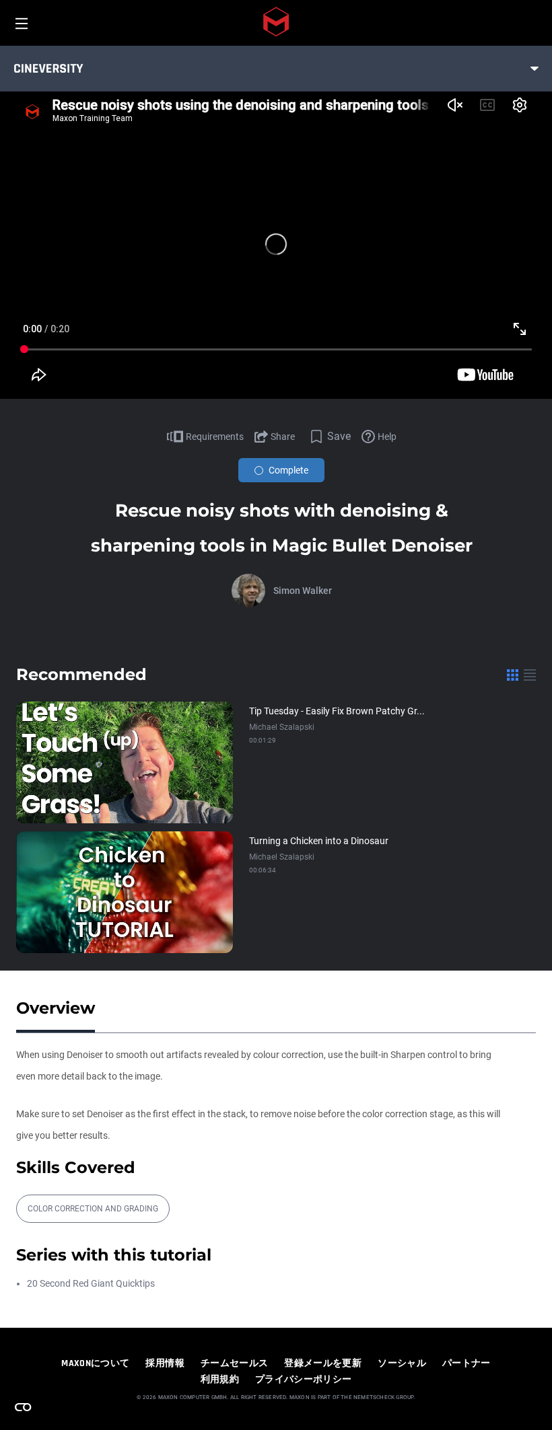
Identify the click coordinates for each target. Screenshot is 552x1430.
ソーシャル (402, 1363)
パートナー (466, 1363)
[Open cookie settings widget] (23, 1407)
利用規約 (220, 1379)
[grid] (512, 674)
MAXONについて (95, 1363)
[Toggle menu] (534, 68)
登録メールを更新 (322, 1363)
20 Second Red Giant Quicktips (91, 1283)
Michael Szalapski (281, 727)
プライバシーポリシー (303, 1379)
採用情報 (164, 1363)
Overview (55, 1008)
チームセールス (234, 1363)
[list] (530, 674)
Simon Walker (302, 590)
